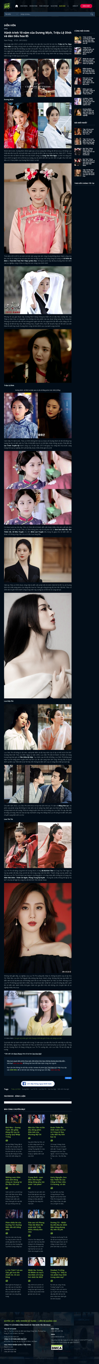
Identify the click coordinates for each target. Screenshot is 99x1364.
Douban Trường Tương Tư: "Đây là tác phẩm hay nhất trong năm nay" (58, 1273)
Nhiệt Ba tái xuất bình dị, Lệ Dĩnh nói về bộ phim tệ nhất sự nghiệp (89, 61)
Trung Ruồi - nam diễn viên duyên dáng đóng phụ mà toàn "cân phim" (36, 1180)
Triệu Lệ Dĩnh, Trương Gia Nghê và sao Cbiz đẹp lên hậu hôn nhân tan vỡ (89, 40)
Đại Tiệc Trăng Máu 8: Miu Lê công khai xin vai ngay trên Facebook (88, 152)
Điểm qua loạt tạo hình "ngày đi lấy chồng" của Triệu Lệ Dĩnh (89, 91)
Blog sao (62, 6)
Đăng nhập (86, 6)
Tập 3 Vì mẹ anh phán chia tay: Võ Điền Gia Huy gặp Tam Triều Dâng (89, 141)
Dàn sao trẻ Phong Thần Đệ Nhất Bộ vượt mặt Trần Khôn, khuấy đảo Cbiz (36, 1227)
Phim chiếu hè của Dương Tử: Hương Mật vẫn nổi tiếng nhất (14, 1226)
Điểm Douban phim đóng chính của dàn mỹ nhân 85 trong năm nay (89, 71)
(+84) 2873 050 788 (10, 1352)
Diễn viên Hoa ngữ (63, 1089)
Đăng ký (75, 6)
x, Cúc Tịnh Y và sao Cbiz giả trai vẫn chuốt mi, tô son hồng (14, 1273)
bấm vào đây (17, 1063)
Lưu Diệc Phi (42, 1089)
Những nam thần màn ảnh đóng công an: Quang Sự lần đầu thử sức (14, 1180)
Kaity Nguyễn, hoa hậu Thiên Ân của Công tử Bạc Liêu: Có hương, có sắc (58, 1180)
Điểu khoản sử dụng (26, 1321)
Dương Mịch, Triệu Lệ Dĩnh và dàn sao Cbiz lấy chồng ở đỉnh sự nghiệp (88, 112)
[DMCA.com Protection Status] (57, 1347)
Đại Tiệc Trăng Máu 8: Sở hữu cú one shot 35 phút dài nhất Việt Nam (89, 162)
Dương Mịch (25, 1089)
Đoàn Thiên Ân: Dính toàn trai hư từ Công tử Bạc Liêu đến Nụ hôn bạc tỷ (58, 1132)
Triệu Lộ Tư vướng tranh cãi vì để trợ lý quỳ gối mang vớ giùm (88, 51)
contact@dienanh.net (57, 1337)
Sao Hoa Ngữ (52, 1089)
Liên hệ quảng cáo (47, 1321)
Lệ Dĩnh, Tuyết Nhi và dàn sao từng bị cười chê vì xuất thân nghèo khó (88, 101)
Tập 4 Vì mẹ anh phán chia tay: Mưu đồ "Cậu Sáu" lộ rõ (88, 131)
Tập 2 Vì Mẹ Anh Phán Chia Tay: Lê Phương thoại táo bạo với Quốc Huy (89, 173)
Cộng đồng (24, 6)
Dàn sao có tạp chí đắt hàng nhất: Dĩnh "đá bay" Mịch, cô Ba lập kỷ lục (88, 81)
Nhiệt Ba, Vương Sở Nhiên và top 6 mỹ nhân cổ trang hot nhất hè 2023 (35, 1273)
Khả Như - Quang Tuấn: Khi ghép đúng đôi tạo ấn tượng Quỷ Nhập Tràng (13, 1132)
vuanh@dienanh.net (10, 1349)
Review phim (33, 6)
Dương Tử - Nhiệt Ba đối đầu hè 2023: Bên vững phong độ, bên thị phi (58, 1226)
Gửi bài (68, 1078)
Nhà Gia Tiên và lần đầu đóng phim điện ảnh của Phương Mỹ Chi (36, 1131)
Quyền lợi (9, 1321)
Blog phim (54, 6)
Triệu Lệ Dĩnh (15, 1089)
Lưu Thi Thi (34, 1089)
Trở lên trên (82, 1362)
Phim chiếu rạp (44, 6)
